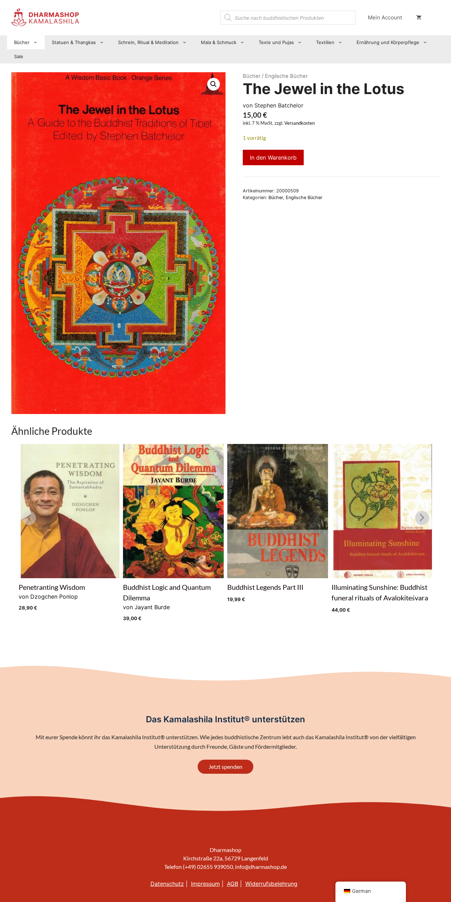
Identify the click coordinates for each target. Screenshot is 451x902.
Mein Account (385, 17)
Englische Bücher (304, 197)
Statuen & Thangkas (74, 42)
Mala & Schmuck (218, 42)
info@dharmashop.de (261, 866)
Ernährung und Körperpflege (388, 42)
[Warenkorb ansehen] (418, 17)
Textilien (325, 42)
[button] (213, 84)
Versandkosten (299, 123)
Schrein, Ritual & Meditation (148, 42)
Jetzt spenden (225, 766)
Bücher (22, 42)
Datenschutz (167, 883)
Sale (18, 56)
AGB (232, 883)
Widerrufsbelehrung (271, 883)
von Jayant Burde (167, 602)
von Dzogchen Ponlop (52, 597)
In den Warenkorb (273, 157)
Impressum (205, 883)
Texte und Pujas (276, 42)
